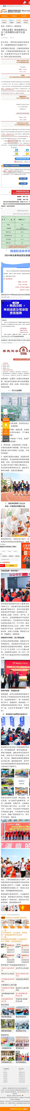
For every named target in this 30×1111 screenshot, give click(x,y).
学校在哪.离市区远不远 (7, 1000)
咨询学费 (5, 927)
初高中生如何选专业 (7, 969)
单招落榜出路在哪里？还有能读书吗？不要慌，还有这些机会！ (14, 940)
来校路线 (14, 24)
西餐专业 (11, 556)
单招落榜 (16, 918)
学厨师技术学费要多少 (7, 989)
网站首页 (4, 16)
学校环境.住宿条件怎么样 (21, 1000)
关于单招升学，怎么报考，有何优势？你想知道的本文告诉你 (14, 934)
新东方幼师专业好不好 (22, 975)
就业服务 (4, 20)
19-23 (3, 551)
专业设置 (23, 16)
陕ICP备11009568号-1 (17, 1095)
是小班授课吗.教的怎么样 (21, 995)
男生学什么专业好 (7, 974)
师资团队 (14, 20)
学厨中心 (9, 26)
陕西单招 (17, 26)
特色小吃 (17, 556)
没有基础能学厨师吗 (7, 995)
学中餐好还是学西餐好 (7, 980)
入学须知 (4, 24)
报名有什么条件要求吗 (22, 989)
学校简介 (14, 16)
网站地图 (18, 1099)
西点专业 (4, 556)
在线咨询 (11, 565)
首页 (2, 26)
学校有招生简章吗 (22, 979)
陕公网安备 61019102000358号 (7, 1097)
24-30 (9, 551)
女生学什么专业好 (22, 968)
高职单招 (23, 918)
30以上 (15, 551)
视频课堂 (23, 24)
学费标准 (23, 20)
